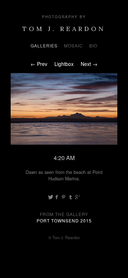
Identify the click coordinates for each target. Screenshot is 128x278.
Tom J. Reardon (64, 29)
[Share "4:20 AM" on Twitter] (50, 197)
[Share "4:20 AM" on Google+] (77, 197)
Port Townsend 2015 (64, 220)
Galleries (44, 45)
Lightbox (64, 63)
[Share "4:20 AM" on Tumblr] (71, 197)
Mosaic (73, 45)
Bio (93, 45)
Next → (89, 63)
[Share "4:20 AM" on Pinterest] (64, 197)
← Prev (39, 63)
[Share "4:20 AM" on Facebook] (57, 197)
